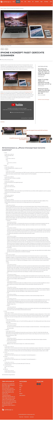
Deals (51, 1)
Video (12, 59)
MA (20, 389)
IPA (20, 387)
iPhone (18, 1)
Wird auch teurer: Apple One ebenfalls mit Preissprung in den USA (44, 91)
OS (32, 1)
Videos (6, 49)
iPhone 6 (6, 59)
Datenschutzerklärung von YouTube (20, 109)
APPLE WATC (22, 395)
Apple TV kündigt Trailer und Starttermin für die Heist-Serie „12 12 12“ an (44, 82)
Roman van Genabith (41, 94)
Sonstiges (46, 1)
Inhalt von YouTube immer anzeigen (17, 112)
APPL (20, 383)
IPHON (20, 385)
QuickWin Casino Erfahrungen (43, 99)
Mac (25, 1)
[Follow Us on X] (37, 384)
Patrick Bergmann (41, 76)
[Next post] (50, 138)
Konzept (9, 59)
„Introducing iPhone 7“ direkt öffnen (27, 118)
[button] (51, 4)
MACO (20, 393)
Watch (29, 1)
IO (19, 391)
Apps (41, 1)
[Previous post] (2, 131)
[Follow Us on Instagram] (40, 384)
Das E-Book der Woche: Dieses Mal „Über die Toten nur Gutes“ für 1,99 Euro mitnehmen (44, 72)
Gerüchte (37, 1)
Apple (14, 1)
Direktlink (2, 121)
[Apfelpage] (6, 1)
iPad (22, 1)
